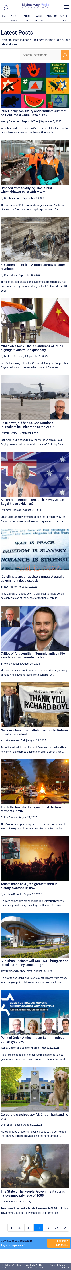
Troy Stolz (6, 971)
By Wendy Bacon (10, 663)
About (53, 1265)
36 (56, 1227)
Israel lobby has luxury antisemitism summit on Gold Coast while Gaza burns (33, 113)
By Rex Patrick (9, 275)
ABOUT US (52, 16)
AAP (23, 740)
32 (19, 1227)
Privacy (65, 1267)
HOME (4, 16)
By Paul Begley (9, 432)
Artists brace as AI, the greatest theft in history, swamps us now (29, 886)
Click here (38, 40)
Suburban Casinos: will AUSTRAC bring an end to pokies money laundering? (34, 963)
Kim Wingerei (8, 740)
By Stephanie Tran (11, 198)
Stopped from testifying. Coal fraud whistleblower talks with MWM (26, 190)
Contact (63, 1265)
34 (38, 1227)
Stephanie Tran (30, 121)
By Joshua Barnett (11, 894)
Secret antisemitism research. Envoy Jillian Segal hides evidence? (32, 502)
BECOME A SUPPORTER (62, 1243)
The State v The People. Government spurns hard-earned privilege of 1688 (33, 1193)
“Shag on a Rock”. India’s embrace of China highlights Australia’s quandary (32, 348)
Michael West (24, 971)
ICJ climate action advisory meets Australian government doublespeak (33, 578)
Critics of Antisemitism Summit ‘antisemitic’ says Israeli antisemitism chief (33, 655)
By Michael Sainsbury (13, 356)
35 (47, 1227)
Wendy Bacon (8, 121)
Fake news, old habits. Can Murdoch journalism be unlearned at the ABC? (27, 425)
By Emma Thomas (11, 509)
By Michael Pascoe (11, 1124)
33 (28, 1227)
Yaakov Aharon (30, 1047)
